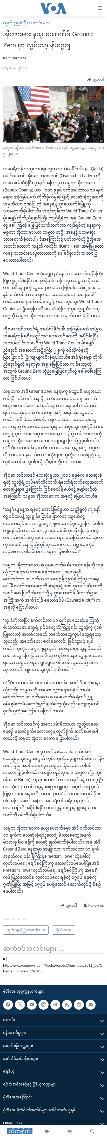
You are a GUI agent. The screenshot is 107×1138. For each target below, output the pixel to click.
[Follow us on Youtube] (32, 1005)
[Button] (95, 79)
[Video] (47, 1131)
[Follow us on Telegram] (55, 1005)
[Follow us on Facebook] (8, 1005)
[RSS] (67, 1005)
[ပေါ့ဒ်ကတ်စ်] (79, 1005)
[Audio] (69, 1131)
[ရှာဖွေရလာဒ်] (92, 1131)
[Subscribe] (91, 1005)
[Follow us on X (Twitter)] (20, 1005)
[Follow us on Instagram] (43, 1005)
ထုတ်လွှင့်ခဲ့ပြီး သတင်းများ (26, 23)
